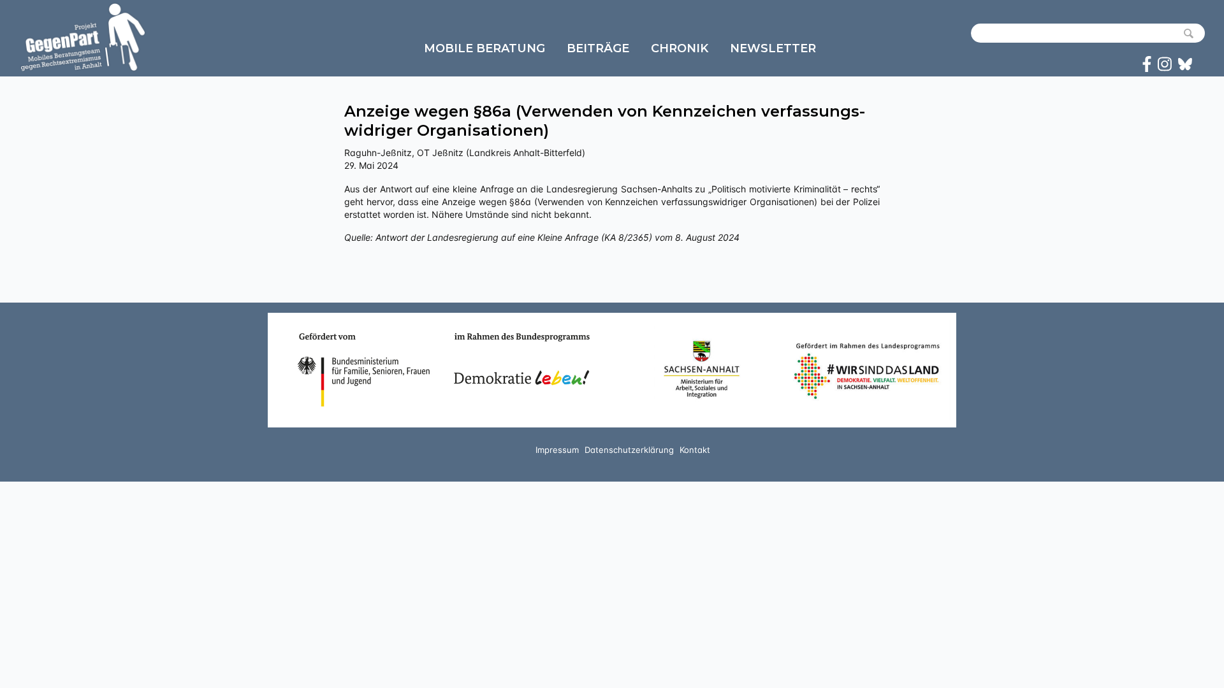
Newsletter (773, 48)
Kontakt (695, 450)
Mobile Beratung (484, 48)
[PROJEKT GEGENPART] (83, 37)
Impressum (557, 450)
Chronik (679, 48)
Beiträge (598, 48)
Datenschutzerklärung (629, 450)
